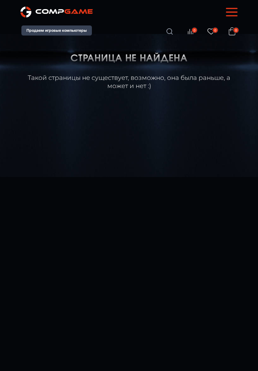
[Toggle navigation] (232, 12)
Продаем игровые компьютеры (56, 30)
